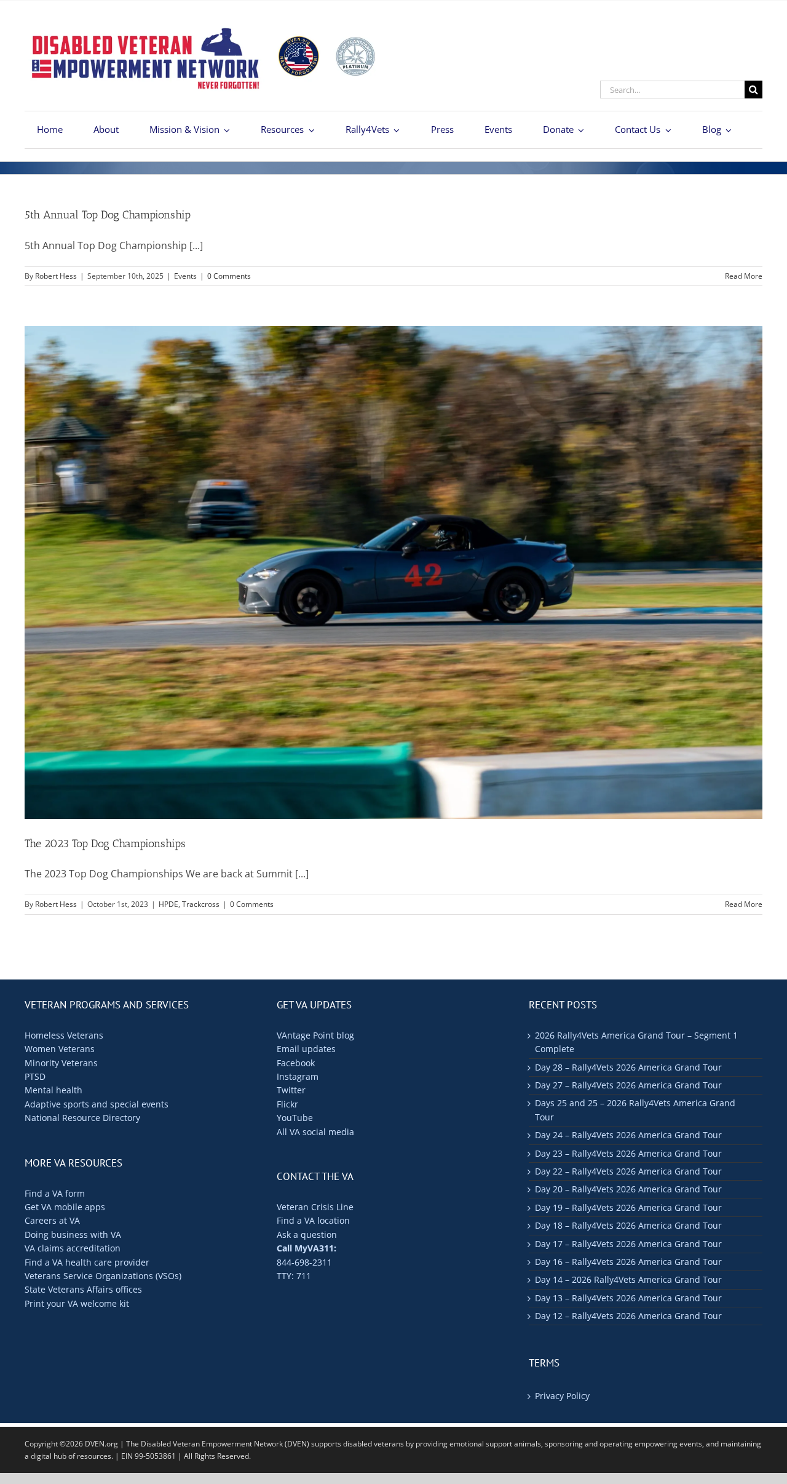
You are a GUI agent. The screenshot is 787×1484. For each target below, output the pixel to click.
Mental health (53, 1090)
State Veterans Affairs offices (83, 1289)
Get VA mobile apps (65, 1207)
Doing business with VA (73, 1234)
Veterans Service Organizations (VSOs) (103, 1276)
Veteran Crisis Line (315, 1207)
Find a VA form (55, 1193)
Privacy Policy (562, 1396)
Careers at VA (52, 1220)
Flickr (287, 1104)
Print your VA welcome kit (77, 1303)
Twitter (291, 1090)
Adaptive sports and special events (96, 1104)
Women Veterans (60, 1049)
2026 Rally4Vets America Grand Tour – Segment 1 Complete (636, 1042)
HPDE (168, 904)
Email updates (306, 1049)
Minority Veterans (61, 1063)
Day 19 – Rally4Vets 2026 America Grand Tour (628, 1207)
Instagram (297, 1076)
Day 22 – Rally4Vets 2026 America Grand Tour (628, 1171)
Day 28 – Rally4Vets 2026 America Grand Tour (628, 1067)
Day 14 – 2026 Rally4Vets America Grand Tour (628, 1279)
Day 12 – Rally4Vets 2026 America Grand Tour (628, 1316)
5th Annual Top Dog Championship (108, 214)
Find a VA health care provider (87, 1262)
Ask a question (307, 1234)
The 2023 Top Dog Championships (105, 843)
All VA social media (315, 1132)
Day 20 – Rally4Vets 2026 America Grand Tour (628, 1189)
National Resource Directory (82, 1117)
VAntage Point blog (315, 1035)
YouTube (295, 1117)
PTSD (35, 1076)
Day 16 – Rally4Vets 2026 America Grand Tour (628, 1261)
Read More (743, 276)
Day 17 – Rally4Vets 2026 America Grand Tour (628, 1244)
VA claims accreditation (73, 1248)
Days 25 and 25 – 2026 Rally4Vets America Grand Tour (635, 1109)
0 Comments (229, 276)
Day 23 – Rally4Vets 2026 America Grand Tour (628, 1153)
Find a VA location (313, 1220)
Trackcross (200, 904)
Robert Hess (56, 276)
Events (185, 276)
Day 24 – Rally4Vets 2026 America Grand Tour (628, 1135)
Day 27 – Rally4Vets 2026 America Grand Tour (628, 1085)
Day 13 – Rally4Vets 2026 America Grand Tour (628, 1298)
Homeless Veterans (64, 1035)
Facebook (296, 1063)
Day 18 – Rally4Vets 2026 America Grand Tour (628, 1225)
